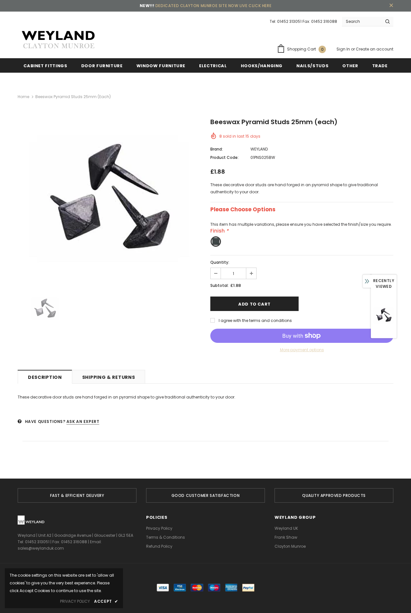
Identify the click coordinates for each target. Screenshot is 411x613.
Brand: (216, 149)
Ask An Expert (83, 421)
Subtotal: (219, 285)
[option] (109, 199)
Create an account (374, 49)
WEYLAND (259, 149)
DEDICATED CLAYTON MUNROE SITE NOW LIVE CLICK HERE (213, 5)
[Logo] (58, 39)
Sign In (344, 49)
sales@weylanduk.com (41, 548)
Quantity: (219, 262)
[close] (391, 6)
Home (23, 96)
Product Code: (224, 157)
